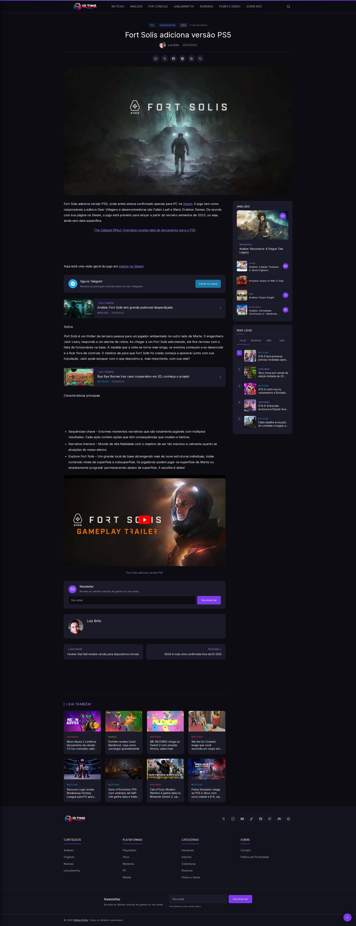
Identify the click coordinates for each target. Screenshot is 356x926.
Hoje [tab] (243, 340)
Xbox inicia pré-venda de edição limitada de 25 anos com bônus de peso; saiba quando (273, 374)
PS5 (183, 25)
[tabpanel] (262, 389)
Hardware (188, 850)
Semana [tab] (256, 340)
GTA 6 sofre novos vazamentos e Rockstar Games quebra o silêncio (273, 391)
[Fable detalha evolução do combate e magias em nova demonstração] (250, 422)
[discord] (279, 819)
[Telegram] (182, 58)
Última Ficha (81, 920)
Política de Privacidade (255, 857)
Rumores (206, 6)
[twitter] (223, 819)
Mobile (127, 877)
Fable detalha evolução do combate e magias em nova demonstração (273, 424)
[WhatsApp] (155, 58)
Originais (69, 857)
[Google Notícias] (288, 819)
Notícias (118, 6)
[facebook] (260, 819)
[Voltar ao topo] (347, 917)
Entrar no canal (208, 283)
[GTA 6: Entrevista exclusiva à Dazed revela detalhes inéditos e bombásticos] (250, 405)
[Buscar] (288, 6)
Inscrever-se (209, 600)
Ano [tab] (282, 340)
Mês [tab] (269, 340)
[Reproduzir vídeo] (144, 520)
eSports (187, 857)
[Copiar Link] (200, 58)
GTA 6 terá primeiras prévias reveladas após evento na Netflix (272, 358)
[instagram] (233, 819)
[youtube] (242, 819)
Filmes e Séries (229, 6)
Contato (246, 850)
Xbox (126, 857)
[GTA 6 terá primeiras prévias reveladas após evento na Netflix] (250, 356)
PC (152, 25)
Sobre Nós (254, 6)
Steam (187, 204)
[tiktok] (251, 819)
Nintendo (128, 863)
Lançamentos (184, 6)
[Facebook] (173, 58)
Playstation (167, 25)
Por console (158, 6)
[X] (164, 58)
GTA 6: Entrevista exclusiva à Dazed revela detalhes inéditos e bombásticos (273, 407)
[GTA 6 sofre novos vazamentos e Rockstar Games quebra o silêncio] (250, 389)
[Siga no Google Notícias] (191, 58)
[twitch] (270, 819)
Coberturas (189, 863)
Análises (136, 6)
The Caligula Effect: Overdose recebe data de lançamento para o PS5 (144, 230)
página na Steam (131, 266)
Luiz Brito (173, 45)
